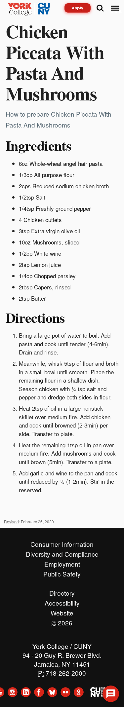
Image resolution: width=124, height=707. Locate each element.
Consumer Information (62, 542)
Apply (77, 8)
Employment (62, 562)
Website (62, 611)
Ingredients (38, 145)
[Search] (100, 8)
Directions (35, 317)
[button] (111, 694)
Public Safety (62, 572)
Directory (62, 591)
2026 (62, 621)
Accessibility (62, 601)
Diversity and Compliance (62, 552)
